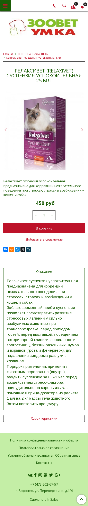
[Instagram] (40, 475)
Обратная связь (67, 455)
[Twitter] (51, 475)
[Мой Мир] (17, 249)
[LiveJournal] (28, 249)
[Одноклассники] (11, 249)
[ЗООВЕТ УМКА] (44, 27)
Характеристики (44, 418)
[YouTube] (45, 475)
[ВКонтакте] (5, 249)
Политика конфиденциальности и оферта (44, 440)
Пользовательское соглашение (44, 448)
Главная (8, 54)
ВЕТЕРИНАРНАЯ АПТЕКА (33, 54)
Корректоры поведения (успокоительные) (33, 57)
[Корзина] (82, 6)
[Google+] (57, 475)
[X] (22, 249)
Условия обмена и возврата (30, 455)
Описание (44, 271)
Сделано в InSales (44, 499)
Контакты (44, 462)
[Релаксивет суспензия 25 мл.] (44, 130)
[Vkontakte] (30, 475)
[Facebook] (35, 475)
